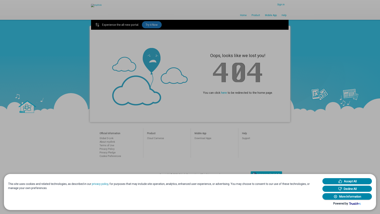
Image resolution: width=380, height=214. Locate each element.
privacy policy (100, 183)
